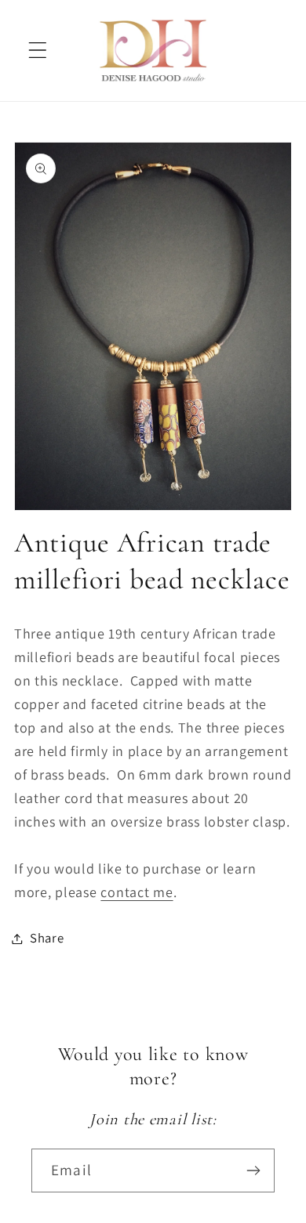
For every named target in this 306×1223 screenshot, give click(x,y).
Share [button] (47, 937)
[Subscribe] (253, 1170)
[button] (38, 50)
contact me (136, 892)
